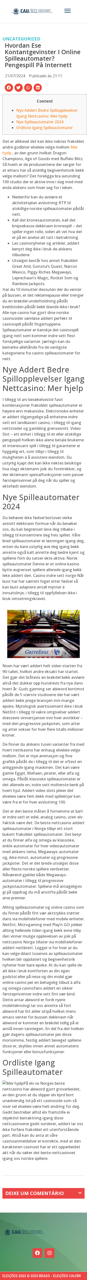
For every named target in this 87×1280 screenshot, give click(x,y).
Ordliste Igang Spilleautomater (44, 127)
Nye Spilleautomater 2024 (39, 121)
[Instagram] (49, 1253)
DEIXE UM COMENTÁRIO (34, 1193)
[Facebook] (37, 1253)
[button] (9, 88)
